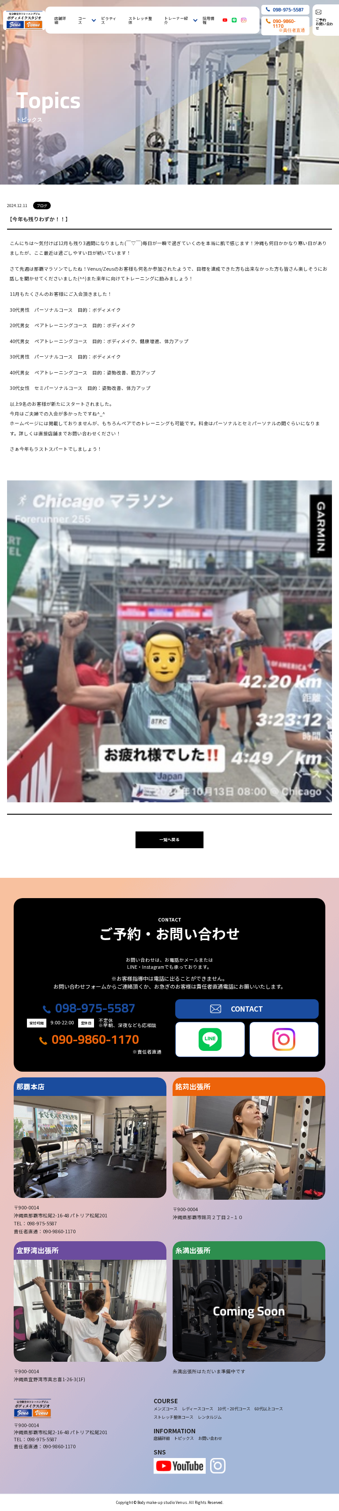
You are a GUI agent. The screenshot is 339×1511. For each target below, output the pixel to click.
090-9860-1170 (95, 1039)
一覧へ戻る (169, 839)
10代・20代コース (234, 1409)
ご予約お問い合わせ (324, 23)
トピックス (184, 1438)
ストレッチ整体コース (173, 1417)
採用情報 (209, 20)
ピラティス (109, 20)
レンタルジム (210, 1417)
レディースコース (197, 1409)
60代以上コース (269, 1409)
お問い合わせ (210, 1438)
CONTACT (247, 1009)
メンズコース (165, 1409)
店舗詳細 (60, 20)
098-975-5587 (95, 1008)
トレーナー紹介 (176, 20)
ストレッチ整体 (140, 20)
